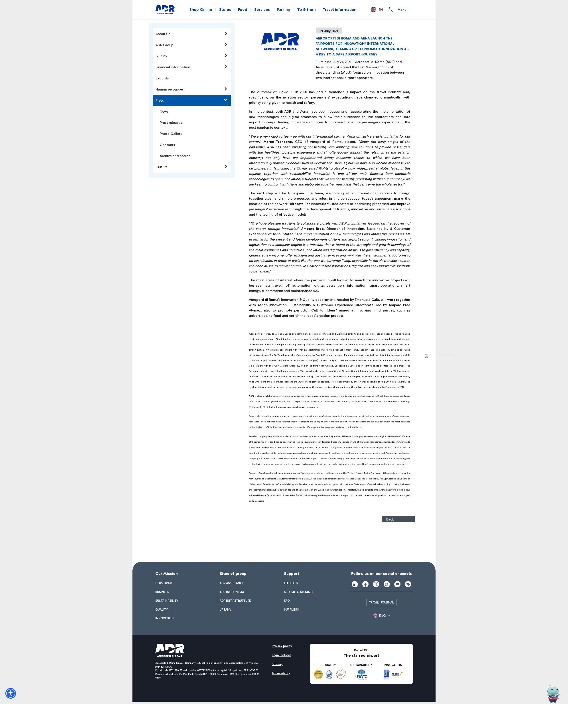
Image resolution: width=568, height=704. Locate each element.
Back (390, 519)
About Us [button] (163, 34)
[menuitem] (164, 583)
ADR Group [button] (164, 45)
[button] (377, 9)
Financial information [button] (173, 67)
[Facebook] (365, 584)
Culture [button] (162, 167)
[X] (376, 584)
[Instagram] (387, 584)
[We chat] (408, 584)
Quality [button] (161, 56)
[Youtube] (397, 584)
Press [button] (160, 100)
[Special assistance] (390, 10)
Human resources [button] (169, 89)
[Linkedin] (355, 584)
